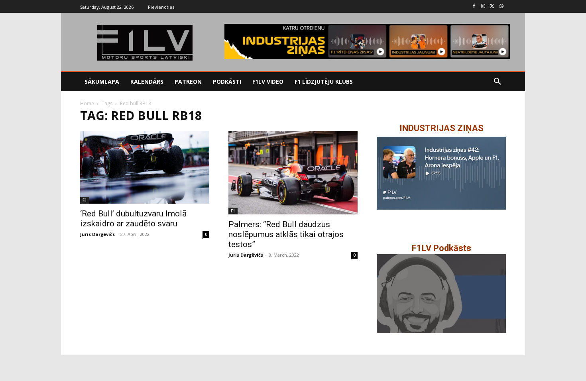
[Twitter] (492, 6)
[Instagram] (483, 6)
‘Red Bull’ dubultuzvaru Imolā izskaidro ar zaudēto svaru (133, 218)
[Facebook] (474, 6)
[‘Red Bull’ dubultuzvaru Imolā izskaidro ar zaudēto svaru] (144, 167)
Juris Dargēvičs (97, 234)
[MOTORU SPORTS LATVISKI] (144, 43)
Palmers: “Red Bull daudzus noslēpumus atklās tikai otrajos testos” (286, 234)
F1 (85, 200)
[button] (497, 81)
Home (87, 103)
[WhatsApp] (501, 6)
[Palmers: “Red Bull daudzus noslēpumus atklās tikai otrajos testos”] (293, 172)
